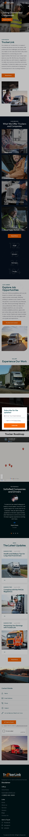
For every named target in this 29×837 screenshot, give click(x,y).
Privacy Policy (17, 420)
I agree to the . (13, 420)
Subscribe (14, 425)
